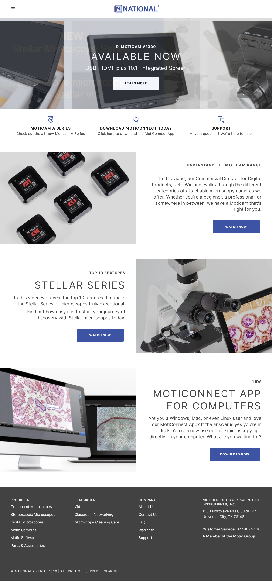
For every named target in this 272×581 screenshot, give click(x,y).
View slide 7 (257, 94)
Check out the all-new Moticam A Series (50, 133)
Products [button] (20, 500)
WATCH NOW (100, 335)
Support (145, 538)
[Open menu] (17, 9)
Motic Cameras (23, 530)
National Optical (31, 571)
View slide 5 (251, 94)
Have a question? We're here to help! (221, 133)
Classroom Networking (94, 514)
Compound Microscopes (31, 507)
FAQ (142, 522)
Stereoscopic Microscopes (33, 514)
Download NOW (234, 454)
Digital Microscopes (27, 522)
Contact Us (148, 514)
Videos (80, 507)
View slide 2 (243, 94)
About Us (147, 507)
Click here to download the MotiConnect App (136, 133)
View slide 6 (254, 94)
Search (111, 571)
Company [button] (147, 500)
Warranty (146, 530)
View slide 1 (240, 94)
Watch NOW (236, 226)
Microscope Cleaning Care (97, 522)
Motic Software (24, 538)
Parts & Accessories (28, 545)
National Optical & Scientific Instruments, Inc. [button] (231, 502)
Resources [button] (85, 500)
